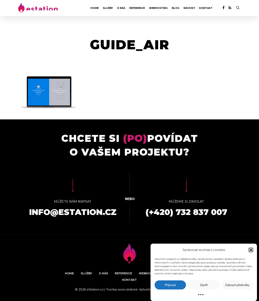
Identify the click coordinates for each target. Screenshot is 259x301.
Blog (175, 8)
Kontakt (205, 8)
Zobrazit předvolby (237, 285)
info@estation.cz (73, 212)
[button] (251, 250)
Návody (189, 8)
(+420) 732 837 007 (186, 212)
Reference (137, 8)
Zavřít (204, 285)
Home (94, 8)
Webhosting (158, 8)
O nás (121, 8)
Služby (108, 8)
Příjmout (170, 285)
